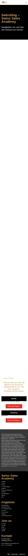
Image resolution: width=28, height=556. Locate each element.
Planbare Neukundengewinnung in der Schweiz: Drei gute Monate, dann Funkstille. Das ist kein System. (14, 164)
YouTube (3, 525)
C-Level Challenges (5, 486)
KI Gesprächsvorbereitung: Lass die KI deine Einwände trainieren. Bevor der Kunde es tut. (13, 127)
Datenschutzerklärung (11, 466)
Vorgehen (3, 488)
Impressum (22, 554)
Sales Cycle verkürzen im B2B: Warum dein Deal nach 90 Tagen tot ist (13, 63)
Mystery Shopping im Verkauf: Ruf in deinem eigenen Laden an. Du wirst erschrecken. (13, 94)
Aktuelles (3, 491)
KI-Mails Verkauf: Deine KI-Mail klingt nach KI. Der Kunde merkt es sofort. (13, 326)
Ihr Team (3, 484)
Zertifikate (3, 513)
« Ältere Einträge (8, 378)
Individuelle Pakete (5, 507)
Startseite (3, 481)
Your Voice (3, 510)
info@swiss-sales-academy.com (11, 543)
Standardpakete (4, 505)
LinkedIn (3, 530)
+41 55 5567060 (8, 545)
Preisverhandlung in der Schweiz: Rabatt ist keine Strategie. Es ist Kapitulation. (13, 196)
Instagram (3, 529)
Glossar (3, 495)
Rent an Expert (4, 512)
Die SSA (3, 483)
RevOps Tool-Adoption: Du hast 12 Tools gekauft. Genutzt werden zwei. (14, 226)
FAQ (2, 497)
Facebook (3, 523)
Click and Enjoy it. (14, 406)
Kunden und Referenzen (6, 490)
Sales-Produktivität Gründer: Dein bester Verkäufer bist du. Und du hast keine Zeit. (14, 357)
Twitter (2, 527)
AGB (8, 554)
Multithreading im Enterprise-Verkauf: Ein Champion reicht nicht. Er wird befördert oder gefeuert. (14, 293)
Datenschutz (14, 554)
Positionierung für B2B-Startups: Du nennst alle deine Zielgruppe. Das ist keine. (13, 256)
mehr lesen (7, 75)
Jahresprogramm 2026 (6, 515)
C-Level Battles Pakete (6, 508)
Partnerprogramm (5, 493)
